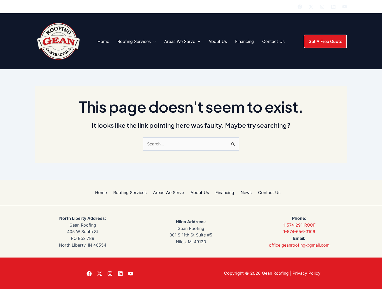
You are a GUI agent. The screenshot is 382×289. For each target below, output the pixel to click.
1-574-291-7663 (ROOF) (260, 6)
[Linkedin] (333, 6)
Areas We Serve (179, 41)
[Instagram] (322, 6)
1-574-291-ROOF (299, 225)
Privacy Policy (306, 273)
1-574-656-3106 (299, 231)
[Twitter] (311, 6)
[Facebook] (300, 6)
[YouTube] (344, 6)
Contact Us (273, 41)
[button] (153, 41)
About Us (217, 41)
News (246, 192)
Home (103, 41)
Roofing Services (134, 41)
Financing (244, 41)
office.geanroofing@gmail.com (299, 245)
